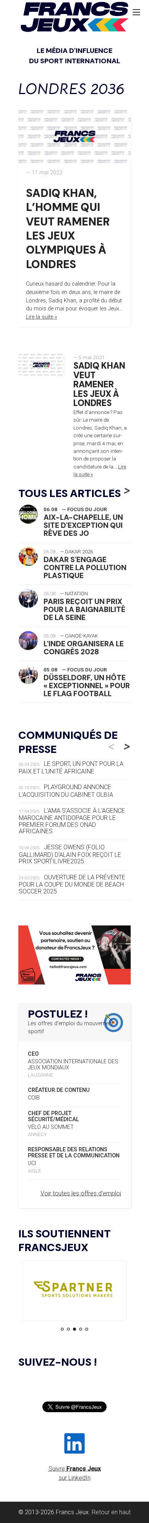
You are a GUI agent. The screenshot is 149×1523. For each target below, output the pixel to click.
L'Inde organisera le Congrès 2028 (84, 648)
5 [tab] (86, 1329)
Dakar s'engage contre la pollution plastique (85, 567)
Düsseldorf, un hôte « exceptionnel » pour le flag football (87, 685)
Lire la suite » (41, 317)
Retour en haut (111, 1512)
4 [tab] (80, 1329)
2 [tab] (68, 1329)
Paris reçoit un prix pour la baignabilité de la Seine (84, 609)
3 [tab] (74, 1329)
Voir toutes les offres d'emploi (80, 1193)
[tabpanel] (74, 1291)
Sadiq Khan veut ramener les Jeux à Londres (99, 384)
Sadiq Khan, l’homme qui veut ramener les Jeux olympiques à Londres (68, 229)
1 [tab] (62, 1329)
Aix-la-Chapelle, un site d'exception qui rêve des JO (83, 525)
